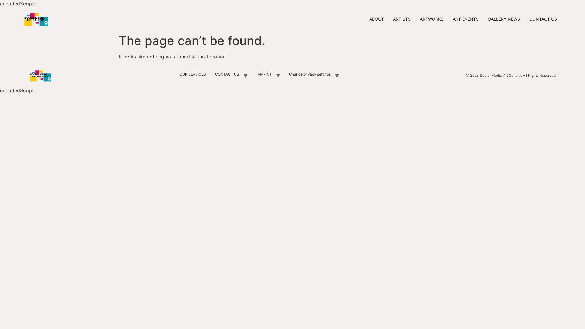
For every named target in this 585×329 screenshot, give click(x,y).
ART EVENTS (466, 19)
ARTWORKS (432, 19)
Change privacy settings (310, 74)
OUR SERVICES (192, 74)
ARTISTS (402, 19)
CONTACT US (543, 19)
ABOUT (376, 19)
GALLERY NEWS (504, 19)
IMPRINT (264, 74)
